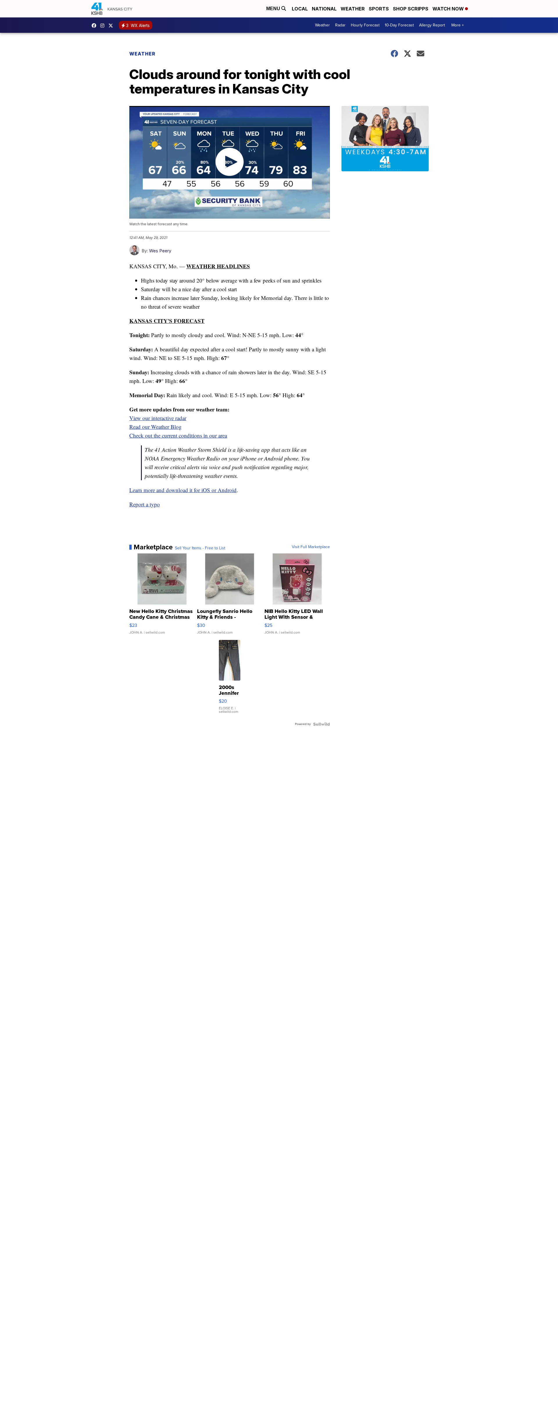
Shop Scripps (410, 9)
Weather (353, 9)
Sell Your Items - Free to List (200, 548)
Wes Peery (160, 250)
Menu (273, 8)
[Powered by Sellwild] (321, 724)
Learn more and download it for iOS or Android (183, 490)
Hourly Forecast (365, 25)
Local (300, 9)
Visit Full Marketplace (311, 547)
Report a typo (144, 504)
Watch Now (448, 9)
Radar (340, 25)
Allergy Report (432, 25)
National (324, 9)
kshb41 (95, 25)
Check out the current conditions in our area (178, 435)
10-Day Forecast (399, 25)
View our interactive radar (157, 418)
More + (457, 25)
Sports (379, 9)
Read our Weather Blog (155, 426)
